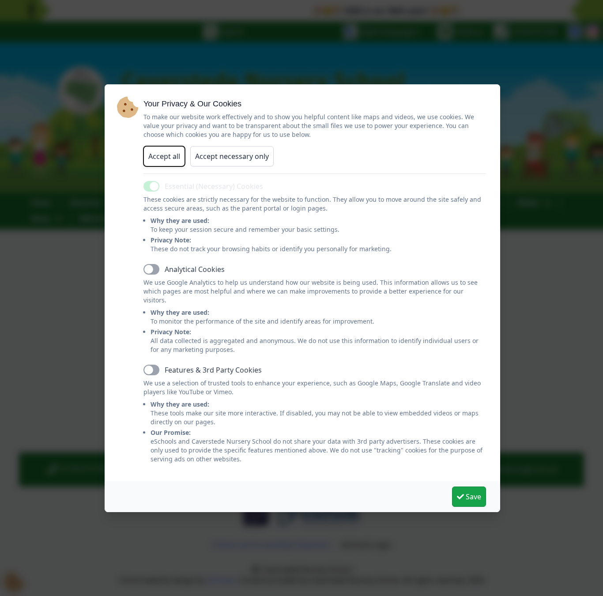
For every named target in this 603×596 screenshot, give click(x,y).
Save (472, 497)
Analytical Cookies (195, 269)
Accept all (164, 156)
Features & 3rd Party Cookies (213, 370)
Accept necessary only (232, 156)
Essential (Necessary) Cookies (214, 186)
